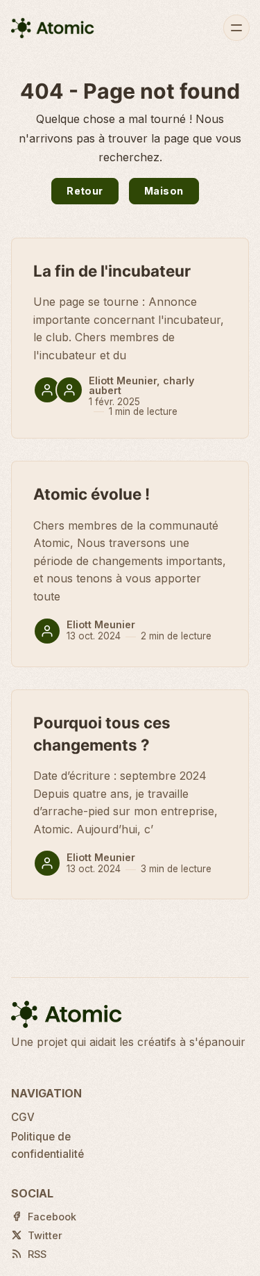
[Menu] (236, 27)
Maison (163, 191)
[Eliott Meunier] (47, 390)
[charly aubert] (69, 390)
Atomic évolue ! (91, 493)
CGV (23, 1117)
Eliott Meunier (123, 380)
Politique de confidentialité (47, 1145)
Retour (85, 191)
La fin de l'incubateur (112, 270)
